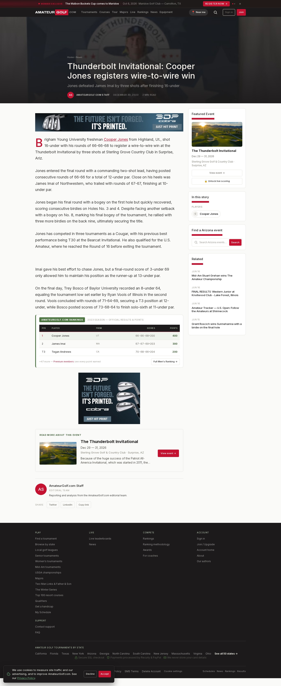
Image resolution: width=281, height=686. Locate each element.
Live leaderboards (100, 538)
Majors (124, 12)
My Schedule (43, 612)
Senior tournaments (47, 555)
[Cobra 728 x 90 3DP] (109, 122)
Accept (105, 673)
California (41, 653)
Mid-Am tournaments (48, 567)
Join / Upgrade (206, 544)
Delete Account (151, 671)
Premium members (63, 361)
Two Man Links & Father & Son (53, 583)
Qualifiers (41, 600)
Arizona (91, 653)
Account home (205, 549)
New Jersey (161, 653)
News (154, 12)
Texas (65, 653)
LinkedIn (67, 504)
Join (241, 12)
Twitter (53, 504)
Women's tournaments (48, 561)
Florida (54, 653)
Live (132, 12)
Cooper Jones (116, 139)
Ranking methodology (156, 544)
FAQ (37, 632)
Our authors (204, 561)
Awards (147, 549)
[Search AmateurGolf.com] (215, 12)
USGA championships (48, 572)
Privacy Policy (26, 678)
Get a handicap (44, 606)
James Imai (58, 343)
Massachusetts (181, 653)
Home (70, 57)
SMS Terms (132, 671)
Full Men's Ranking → (165, 361)
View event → (217, 172)
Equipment (166, 12)
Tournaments (89, 12)
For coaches (150, 555)
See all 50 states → (226, 653)
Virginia (197, 653)
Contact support (45, 626)
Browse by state (45, 544)
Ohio (208, 653)
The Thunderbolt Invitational (214, 151)
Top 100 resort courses (49, 595)
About (200, 555)
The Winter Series (46, 589)
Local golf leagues (46, 549)
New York (78, 653)
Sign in (229, 12)
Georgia (104, 653)
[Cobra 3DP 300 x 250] (109, 398)
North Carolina (121, 653)
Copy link (84, 504)
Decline (90, 673)
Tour (115, 12)
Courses (104, 12)
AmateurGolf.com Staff (92, 94)
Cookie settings (173, 671)
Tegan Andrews (61, 351)
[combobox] (217, 242)
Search (235, 242)
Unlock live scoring (217, 181)
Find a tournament (46, 538)
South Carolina (141, 653)
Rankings (143, 12)
